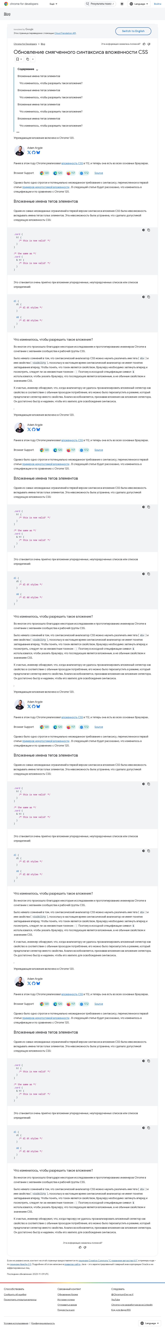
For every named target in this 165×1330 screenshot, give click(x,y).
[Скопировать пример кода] (148, 230)
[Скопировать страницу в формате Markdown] (28, 59)
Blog (7, 14)
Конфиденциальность (43, 1323)
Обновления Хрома (68, 1294)
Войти (157, 3)
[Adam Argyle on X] (29, 153)
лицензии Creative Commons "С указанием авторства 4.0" (108, 1260)
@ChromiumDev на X (122, 1294)
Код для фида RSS (121, 1309)
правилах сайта (72, 1264)
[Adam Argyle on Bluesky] (38, 153)
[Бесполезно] (148, 44)
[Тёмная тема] (143, 230)
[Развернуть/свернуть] (37, 70)
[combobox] (100, 4)
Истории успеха (66, 1299)
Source (99, 173)
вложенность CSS (72, 163)
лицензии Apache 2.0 (20, 1264)
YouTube (115, 1299)
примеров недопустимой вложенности (45, 187)
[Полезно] (144, 44)
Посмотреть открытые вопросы (20, 1299)
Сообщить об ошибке (15, 1294)
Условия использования (16, 1323)
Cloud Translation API (65, 33)
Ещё (52, 3)
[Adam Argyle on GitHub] (33, 153)
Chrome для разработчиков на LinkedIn (132, 1304)
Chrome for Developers (25, 44)
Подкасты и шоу (66, 1309)
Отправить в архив (67, 1304)
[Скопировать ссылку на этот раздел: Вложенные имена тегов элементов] (81, 202)
